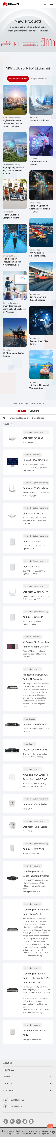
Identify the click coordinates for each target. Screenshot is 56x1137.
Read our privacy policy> (39, 1134)
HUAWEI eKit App (17, 1100)
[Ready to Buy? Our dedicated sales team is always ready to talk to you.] (50, 1127)
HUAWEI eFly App (17, 1106)
